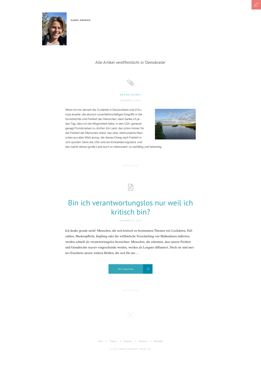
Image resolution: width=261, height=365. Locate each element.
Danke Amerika (81, 20)
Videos (113, 341)
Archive (143, 341)
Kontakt (158, 341)
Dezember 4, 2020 (130, 100)
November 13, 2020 (130, 220)
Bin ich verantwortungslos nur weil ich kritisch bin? (130, 207)
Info (100, 341)
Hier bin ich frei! (130, 94)
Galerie (128, 341)
